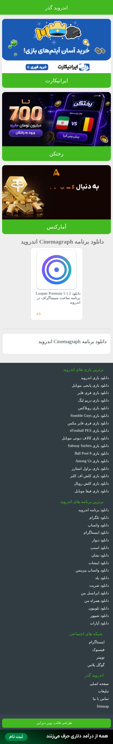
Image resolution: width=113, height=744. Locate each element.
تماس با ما (101, 699)
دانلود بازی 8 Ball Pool (91, 453)
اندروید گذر (56, 8)
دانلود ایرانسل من (95, 593)
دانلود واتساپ (98, 525)
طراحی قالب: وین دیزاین (53, 723)
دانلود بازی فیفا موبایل (92, 491)
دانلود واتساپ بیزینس (92, 570)
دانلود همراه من (97, 600)
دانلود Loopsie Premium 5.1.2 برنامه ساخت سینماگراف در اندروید (57, 298)
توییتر (101, 657)
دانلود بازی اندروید (94, 378)
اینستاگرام (98, 642)
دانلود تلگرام (99, 517)
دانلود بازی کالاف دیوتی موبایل (85, 438)
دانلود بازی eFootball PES (88, 430)
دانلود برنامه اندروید (94, 510)
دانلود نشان (100, 555)
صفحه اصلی (99, 684)
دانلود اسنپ (99, 547)
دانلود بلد (102, 578)
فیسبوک (99, 649)
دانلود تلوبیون (98, 608)
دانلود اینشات (98, 563)
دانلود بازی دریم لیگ (93, 400)
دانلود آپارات (99, 623)
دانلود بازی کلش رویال (92, 483)
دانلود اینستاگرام (96, 532)
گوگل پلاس (97, 665)
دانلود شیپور (99, 615)
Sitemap (101, 706)
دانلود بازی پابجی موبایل (90, 385)
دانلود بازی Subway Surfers (86, 446)
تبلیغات (103, 691)
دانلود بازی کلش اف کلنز (91, 476)
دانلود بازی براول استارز (91, 468)
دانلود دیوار (100, 540)
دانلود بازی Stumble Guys (88, 415)
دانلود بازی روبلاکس (93, 408)
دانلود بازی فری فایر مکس (89, 423)
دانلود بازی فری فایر (94, 393)
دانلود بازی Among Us (91, 461)
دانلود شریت (99, 585)
